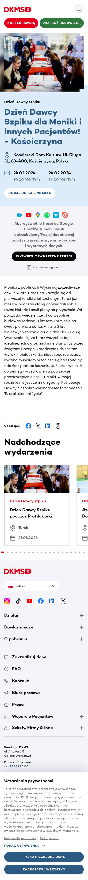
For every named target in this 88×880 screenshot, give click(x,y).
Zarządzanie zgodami (47, 267)
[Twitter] (63, 601)
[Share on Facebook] (28, 426)
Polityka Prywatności (20, 838)
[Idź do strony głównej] (17, 9)
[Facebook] (41, 601)
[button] (79, 9)
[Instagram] (7, 601)
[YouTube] (29, 601)
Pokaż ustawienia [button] (21, 845)
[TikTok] (18, 601)
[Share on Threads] (58, 426)
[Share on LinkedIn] (48, 426)
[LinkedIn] (52, 601)
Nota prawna (49, 838)
